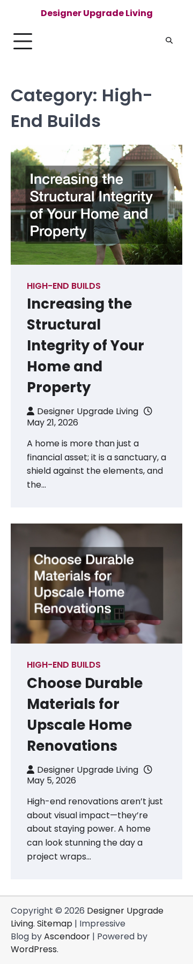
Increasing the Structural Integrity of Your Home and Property (85, 345)
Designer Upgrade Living (97, 13)
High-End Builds (64, 286)
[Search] (169, 41)
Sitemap (54, 923)
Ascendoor (67, 936)
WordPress (34, 949)
